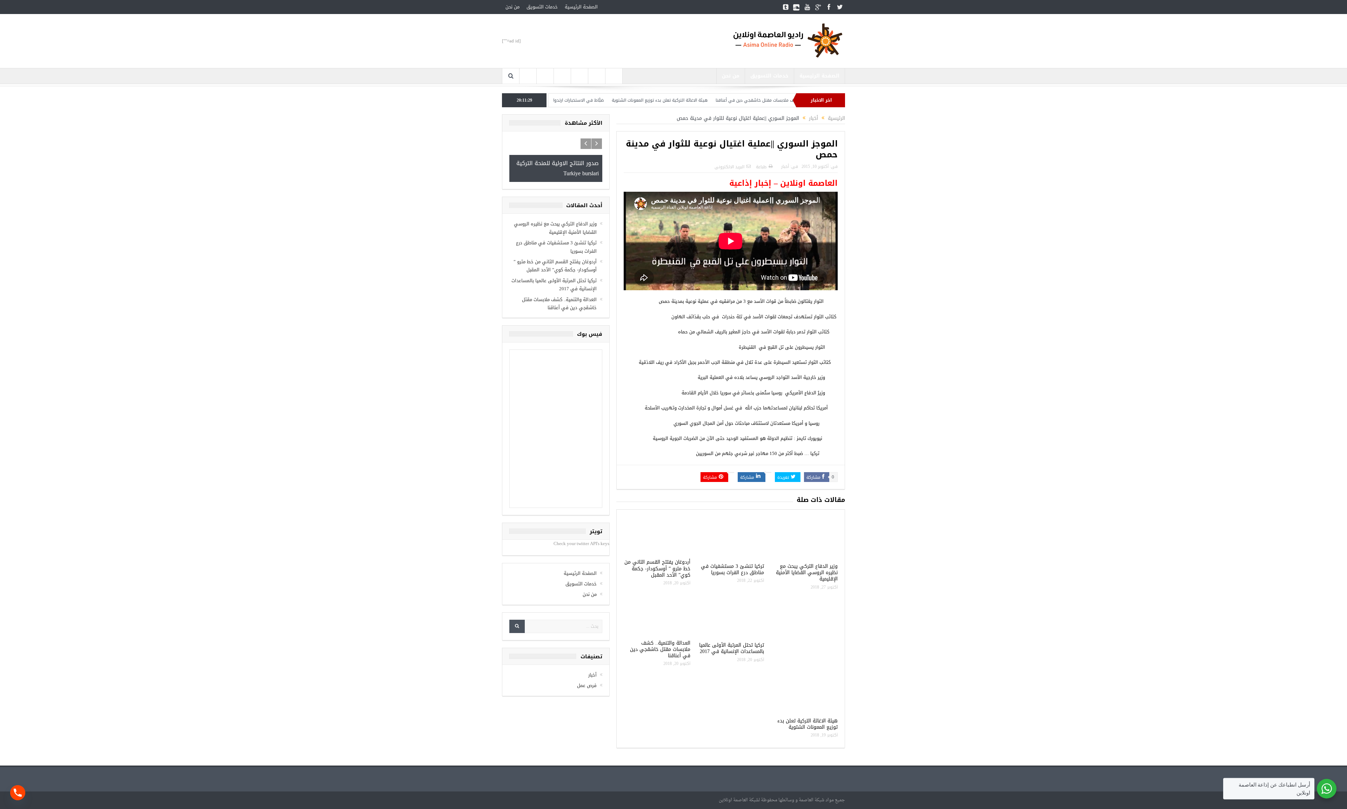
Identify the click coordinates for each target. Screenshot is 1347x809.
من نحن (512, 6)
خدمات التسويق (542, 6)
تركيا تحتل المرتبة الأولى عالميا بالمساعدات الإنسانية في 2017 (731, 648)
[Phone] (17, 792)
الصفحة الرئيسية (581, 6)
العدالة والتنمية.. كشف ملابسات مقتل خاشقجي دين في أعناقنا (660, 649)
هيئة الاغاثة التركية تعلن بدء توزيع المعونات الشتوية (702, 100)
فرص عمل (587, 685)
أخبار (785, 166)
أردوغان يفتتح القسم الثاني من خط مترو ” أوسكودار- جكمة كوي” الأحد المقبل (657, 568)
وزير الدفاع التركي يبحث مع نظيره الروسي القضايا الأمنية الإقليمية (807, 573)
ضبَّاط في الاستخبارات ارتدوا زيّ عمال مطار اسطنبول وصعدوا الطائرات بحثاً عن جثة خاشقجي (562, 100)
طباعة (761, 167)
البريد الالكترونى (729, 167)
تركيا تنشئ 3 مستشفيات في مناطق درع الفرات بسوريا (732, 569)
